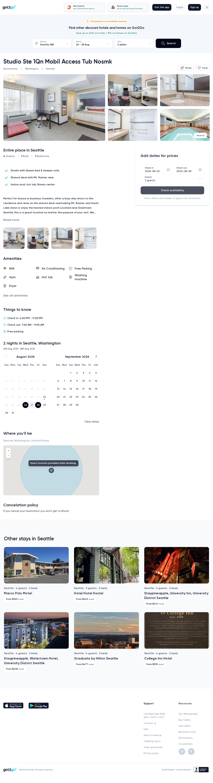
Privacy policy (151, 753)
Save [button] (205, 67)
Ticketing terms (152, 741)
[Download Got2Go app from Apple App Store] (13, 706)
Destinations (186, 737)
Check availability (172, 190)
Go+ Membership (188, 713)
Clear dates (91, 421)
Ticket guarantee (153, 747)
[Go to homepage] (9, 7)
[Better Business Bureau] (202, 769)
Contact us (150, 723)
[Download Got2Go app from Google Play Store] (39, 706)
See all (15, 295)
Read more (11, 220)
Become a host (187, 731)
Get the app (162, 7)
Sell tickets (185, 725)
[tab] (84, 7)
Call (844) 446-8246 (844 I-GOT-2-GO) (154, 715)
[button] (207, 7)
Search (171, 43)
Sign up (194, 7)
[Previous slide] (8, 238)
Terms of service (152, 735)
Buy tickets (185, 719)
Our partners (186, 743)
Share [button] (188, 67)
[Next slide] (94, 238)
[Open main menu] (207, 7)
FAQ (146, 729)
